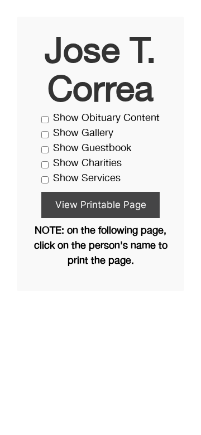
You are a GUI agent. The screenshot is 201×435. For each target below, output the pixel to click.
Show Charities (87, 163)
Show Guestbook (92, 148)
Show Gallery (83, 133)
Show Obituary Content (106, 118)
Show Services (87, 178)
